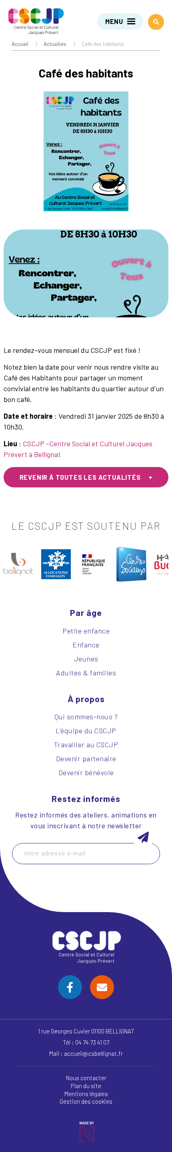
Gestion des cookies (86, 1101)
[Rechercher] (156, 22)
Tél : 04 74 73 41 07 (86, 1042)
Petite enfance (86, 630)
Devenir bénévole (86, 772)
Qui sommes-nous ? (86, 716)
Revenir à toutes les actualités (80, 477)
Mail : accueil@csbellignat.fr (86, 1053)
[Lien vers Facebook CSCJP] (70, 987)
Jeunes (86, 658)
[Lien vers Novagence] (86, 1132)
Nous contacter (86, 1077)
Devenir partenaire (86, 758)
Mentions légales (86, 1093)
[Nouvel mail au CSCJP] (102, 987)
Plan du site (86, 1085)
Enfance (86, 644)
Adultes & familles (86, 672)
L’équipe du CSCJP (86, 730)
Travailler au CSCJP (86, 744)
